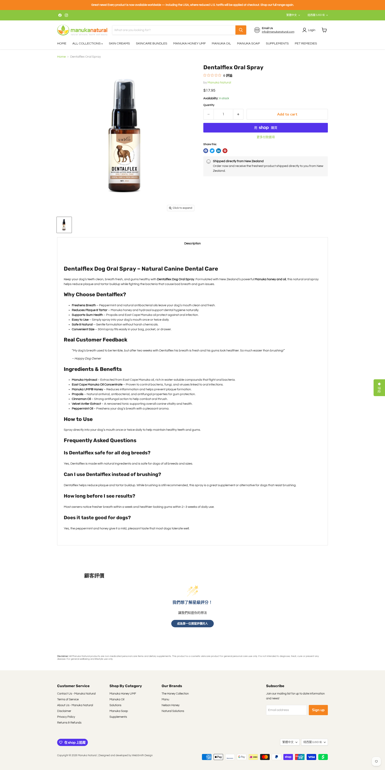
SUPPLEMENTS (277, 43)
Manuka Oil (116, 699)
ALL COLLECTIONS (86, 43)
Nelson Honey (170, 705)
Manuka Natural (219, 82)
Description (192, 243)
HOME (61, 43)
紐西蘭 (316, 15)
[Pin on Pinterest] (225, 150)
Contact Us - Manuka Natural (76, 693)
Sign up (318, 710)
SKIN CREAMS (119, 43)
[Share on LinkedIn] (218, 150)
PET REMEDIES (306, 43)
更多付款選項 (266, 137)
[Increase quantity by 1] (238, 114)
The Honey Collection (175, 693)
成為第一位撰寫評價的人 (192, 623)
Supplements (118, 716)
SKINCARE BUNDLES (151, 43)
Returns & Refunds (69, 722)
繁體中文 (291, 15)
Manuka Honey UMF (122, 693)
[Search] (240, 30)
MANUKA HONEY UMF (189, 43)
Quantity (208, 105)
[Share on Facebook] (205, 150)
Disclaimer (64, 711)
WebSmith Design (142, 755)
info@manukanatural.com (278, 31)
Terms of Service (68, 699)
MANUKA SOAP (248, 43)
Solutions (115, 705)
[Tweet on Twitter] (212, 150)
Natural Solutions (173, 711)
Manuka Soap (118, 711)
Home (61, 56)
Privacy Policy (66, 716)
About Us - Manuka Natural (75, 705)
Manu (165, 699)
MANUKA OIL (221, 43)
